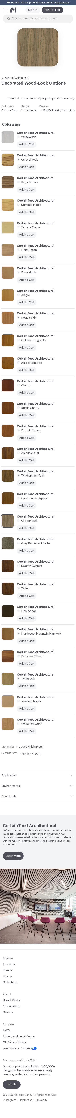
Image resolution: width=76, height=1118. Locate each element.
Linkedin (41, 1100)
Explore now (62, 3)
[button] (5, 10)
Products (9, 964)
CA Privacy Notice (14, 1042)
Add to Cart (26, 528)
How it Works (11, 1000)
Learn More (13, 856)
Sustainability (11, 1006)
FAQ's (6, 1030)
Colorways (11, 124)
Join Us (11, 1084)
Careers (8, 1012)
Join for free (53, 10)
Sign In (32, 10)
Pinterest (26, 1100)
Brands (7, 970)
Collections (10, 982)
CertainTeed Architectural (15, 78)
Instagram (9, 1100)
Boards (7, 976)
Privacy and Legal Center (19, 1036)
